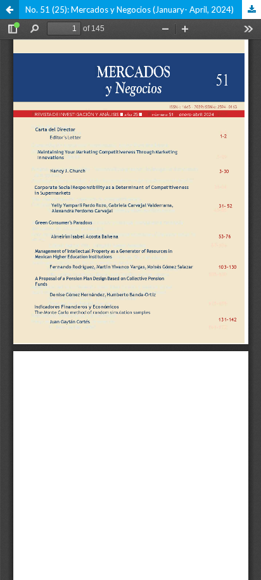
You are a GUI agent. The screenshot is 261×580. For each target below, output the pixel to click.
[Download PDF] (251, 9)
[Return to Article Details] (9, 9)
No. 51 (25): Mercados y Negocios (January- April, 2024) (129, 9)
